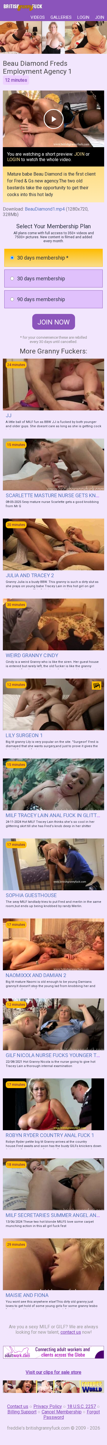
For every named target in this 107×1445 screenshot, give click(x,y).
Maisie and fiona (27, 1295)
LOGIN (83, 17)
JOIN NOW (53, 322)
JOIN (99, 17)
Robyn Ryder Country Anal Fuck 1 (50, 1135)
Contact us (17, 1406)
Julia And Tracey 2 (30, 575)
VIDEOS (38, 17)
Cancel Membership (62, 1412)
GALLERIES (61, 17)
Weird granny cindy (32, 655)
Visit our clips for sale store (53, 1372)
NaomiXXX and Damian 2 (36, 975)
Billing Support (22, 1412)
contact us (70, 1332)
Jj (8, 415)
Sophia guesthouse (31, 895)
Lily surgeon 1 (24, 735)
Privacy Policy (47, 1406)
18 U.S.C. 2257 (81, 1406)
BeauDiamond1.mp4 (45, 209)
